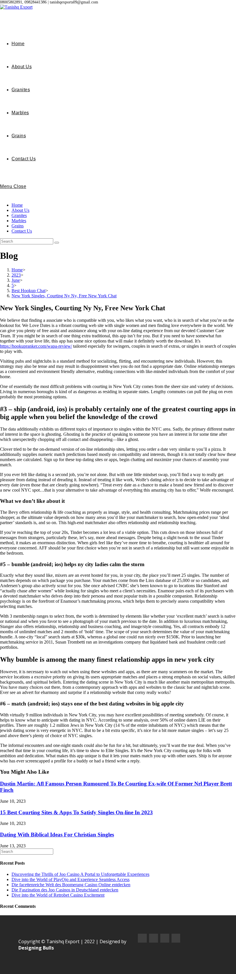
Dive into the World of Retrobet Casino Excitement (58, 895)
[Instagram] (153, 938)
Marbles (19, 220)
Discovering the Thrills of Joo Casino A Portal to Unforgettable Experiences (80, 874)
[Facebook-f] (142, 938)
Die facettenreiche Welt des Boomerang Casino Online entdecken (71, 884)
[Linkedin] (176, 938)
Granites (19, 215)
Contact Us (22, 231)
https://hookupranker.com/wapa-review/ (36, 346)
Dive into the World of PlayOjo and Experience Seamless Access (71, 879)
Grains (18, 225)
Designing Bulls (36, 948)
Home (17, 205)
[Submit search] (56, 243)
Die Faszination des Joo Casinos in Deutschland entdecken (65, 889)
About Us (20, 210)
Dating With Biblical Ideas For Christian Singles (57, 835)
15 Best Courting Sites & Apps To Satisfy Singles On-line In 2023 (76, 812)
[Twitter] (164, 938)
